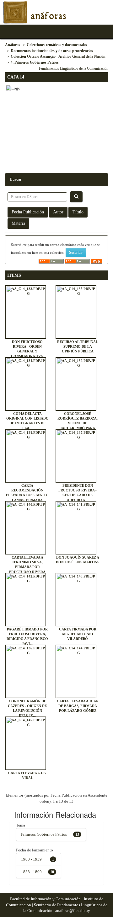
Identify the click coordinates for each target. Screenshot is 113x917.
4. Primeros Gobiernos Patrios (35, 62)
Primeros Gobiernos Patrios (44, 834)
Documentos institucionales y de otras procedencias (52, 51)
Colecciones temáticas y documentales (57, 45)
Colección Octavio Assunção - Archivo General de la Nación (58, 56)
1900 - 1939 (31, 859)
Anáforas (12, 45)
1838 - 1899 (31, 871)
